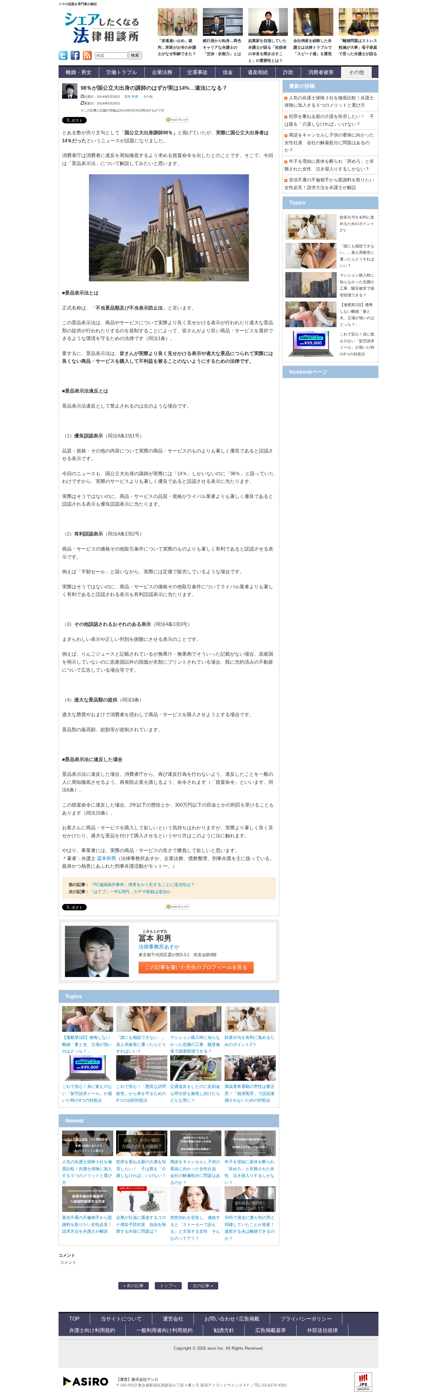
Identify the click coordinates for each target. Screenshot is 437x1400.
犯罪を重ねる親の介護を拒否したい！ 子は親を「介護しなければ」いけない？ (141, 1168)
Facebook (75, 62)
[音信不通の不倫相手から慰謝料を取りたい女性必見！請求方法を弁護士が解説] (87, 1210)
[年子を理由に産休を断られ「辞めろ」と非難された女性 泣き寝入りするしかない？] (250, 1154)
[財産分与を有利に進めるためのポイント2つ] (250, 1030)
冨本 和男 (131, 96)
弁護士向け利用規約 (92, 1330)
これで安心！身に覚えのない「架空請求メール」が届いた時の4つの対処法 (87, 1093)
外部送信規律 (322, 1330)
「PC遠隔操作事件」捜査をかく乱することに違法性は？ (142, 884)
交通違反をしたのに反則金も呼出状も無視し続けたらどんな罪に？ (195, 1093)
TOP (74, 1318)
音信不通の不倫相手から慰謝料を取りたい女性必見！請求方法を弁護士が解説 (87, 1224)
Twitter (62, 62)
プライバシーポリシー (306, 1318)
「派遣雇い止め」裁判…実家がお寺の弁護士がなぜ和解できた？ (177, 47)
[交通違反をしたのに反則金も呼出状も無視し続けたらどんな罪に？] (195, 1079)
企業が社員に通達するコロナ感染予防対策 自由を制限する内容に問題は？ (141, 1224)
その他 (356, 72)
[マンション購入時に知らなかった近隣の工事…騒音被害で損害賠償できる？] (195, 1030)
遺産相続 (258, 72)
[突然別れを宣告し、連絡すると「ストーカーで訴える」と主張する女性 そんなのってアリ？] (195, 1210)
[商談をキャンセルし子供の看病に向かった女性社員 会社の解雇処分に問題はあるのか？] (195, 1154)
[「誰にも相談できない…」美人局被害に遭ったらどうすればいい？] (141, 1030)
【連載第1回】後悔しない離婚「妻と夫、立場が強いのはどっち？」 (87, 1044)
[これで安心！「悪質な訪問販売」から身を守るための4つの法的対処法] (141, 1079)
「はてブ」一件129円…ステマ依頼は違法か (130, 891)
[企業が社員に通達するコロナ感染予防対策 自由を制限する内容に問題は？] (141, 1210)
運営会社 (173, 1318)
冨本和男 (106, 858)
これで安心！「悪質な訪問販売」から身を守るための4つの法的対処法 (141, 1093)
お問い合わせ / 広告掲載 (231, 1318)
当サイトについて (121, 1318)
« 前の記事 (133, 1285)
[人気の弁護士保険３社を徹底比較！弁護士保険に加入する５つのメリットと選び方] (87, 1154)
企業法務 (162, 72)
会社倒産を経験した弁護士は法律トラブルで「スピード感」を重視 (312, 47)
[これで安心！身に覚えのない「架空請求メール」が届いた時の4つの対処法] (87, 1079)
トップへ (168, 1285)
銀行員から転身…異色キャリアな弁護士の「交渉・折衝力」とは (222, 47)
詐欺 (288, 72)
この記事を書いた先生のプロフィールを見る (196, 967)
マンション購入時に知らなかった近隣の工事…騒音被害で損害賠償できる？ (195, 1044)
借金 (228, 72)
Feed (85, 62)
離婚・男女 (78, 72)
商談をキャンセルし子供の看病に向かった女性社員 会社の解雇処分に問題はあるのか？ (329, 142)
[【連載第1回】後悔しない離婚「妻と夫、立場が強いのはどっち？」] (87, 1030)
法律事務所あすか (159, 946)
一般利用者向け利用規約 (164, 1330)
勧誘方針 (224, 1330)
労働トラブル (121, 72)
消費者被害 (321, 72)
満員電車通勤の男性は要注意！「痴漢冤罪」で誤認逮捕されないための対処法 (249, 1093)
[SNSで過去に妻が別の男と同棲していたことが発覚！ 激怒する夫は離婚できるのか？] (250, 1210)
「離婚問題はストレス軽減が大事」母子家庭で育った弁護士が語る (358, 47)
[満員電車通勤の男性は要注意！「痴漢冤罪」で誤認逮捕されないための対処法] (250, 1079)
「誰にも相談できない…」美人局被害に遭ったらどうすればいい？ (141, 1044)
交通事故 (197, 72)
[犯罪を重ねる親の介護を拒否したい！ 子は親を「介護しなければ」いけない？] (141, 1154)
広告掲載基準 (270, 1330)
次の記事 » (203, 1285)
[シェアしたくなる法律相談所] (102, 42)
